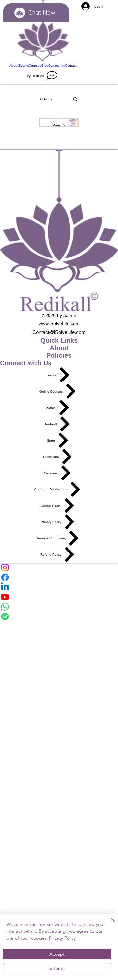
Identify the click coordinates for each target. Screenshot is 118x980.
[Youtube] (59, 597)
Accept (57, 954)
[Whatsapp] (59, 607)
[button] (75, 99)
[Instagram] (59, 567)
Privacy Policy (62, 938)
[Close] (109, 923)
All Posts (45, 99)
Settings (57, 968)
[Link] (43, 31)
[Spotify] (59, 616)
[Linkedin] (59, 587)
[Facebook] (59, 577)
